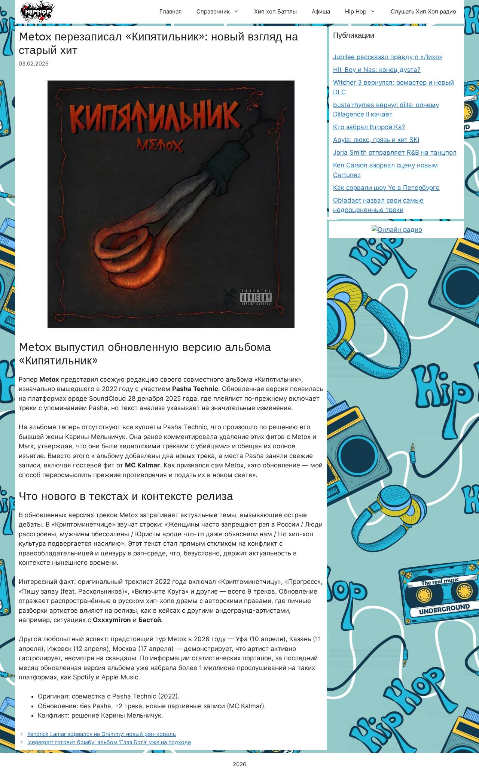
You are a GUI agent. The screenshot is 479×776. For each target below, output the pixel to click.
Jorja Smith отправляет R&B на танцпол (395, 152)
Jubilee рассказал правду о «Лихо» (387, 57)
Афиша (321, 11)
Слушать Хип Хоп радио (423, 11)
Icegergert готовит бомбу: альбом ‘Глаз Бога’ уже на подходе (109, 742)
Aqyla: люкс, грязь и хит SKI (376, 139)
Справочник (213, 11)
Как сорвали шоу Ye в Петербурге (386, 187)
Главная (170, 11)
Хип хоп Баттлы (275, 11)
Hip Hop (355, 11)
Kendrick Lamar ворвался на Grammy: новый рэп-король (101, 734)
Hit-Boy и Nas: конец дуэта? (377, 69)
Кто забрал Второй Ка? (369, 127)
